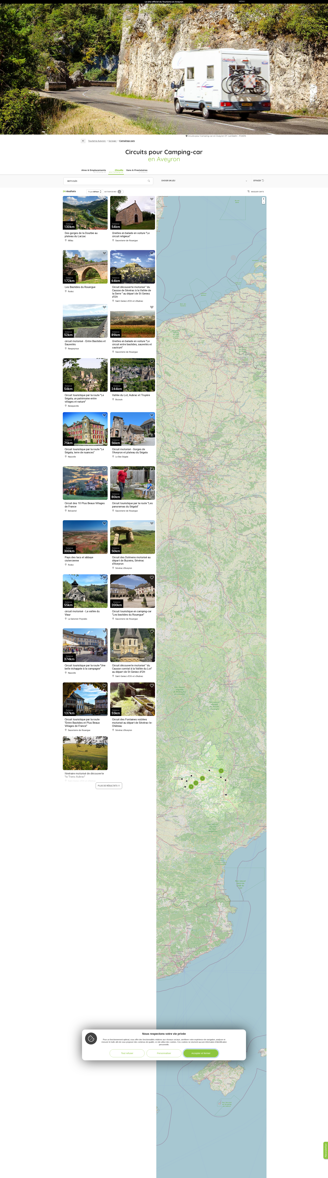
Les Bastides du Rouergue (80, 287)
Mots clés (72, 181)
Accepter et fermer (200, 1053)
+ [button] (263, 199)
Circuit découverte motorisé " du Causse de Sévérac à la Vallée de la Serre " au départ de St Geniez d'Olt (131, 292)
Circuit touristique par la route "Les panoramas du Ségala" (132, 505)
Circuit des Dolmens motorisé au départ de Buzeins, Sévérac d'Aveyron (131, 560)
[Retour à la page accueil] (83, 141)
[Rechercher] (149, 181)
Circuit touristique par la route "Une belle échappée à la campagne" (85, 667)
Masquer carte (257, 192)
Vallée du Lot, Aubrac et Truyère (131, 395)
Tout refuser (127, 1053)
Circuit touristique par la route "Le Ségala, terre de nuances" (84, 451)
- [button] (263, 202)
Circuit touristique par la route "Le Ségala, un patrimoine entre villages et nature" (84, 398)
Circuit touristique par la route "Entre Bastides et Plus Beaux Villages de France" (82, 722)
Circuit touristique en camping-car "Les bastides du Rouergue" (131, 613)
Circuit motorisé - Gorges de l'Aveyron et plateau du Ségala (130, 451)
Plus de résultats (108, 786)
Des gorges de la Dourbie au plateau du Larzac (81, 235)
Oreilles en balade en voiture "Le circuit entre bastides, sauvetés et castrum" (132, 344)
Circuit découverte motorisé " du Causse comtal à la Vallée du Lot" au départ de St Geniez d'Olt (132, 668)
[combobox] (204, 180)
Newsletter (325, 1150)
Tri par (93, 192)
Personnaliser (164, 1053)
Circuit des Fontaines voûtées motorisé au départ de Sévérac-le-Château (132, 722)
